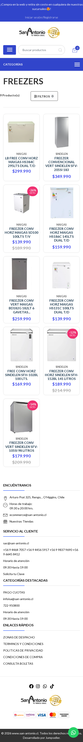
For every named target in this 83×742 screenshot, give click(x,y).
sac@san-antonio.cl (16, 543)
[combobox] (41, 50)
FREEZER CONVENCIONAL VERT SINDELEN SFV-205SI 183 (61, 164)
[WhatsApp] (45, 686)
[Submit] (60, 50)
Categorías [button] (13, 64)
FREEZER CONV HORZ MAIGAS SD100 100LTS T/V (21, 232)
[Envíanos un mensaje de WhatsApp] (73, 732)
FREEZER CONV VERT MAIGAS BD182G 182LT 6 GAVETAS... (21, 306)
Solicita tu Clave (13, 574)
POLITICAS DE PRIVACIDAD (23, 650)
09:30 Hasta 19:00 (15, 567)
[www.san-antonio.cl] (40, 33)
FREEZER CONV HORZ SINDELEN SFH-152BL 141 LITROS (61, 375)
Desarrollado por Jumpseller (41, 737)
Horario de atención (16, 561)
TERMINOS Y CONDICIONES (23, 644)
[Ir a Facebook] (31, 686)
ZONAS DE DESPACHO (19, 637)
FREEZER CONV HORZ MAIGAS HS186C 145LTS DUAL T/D (61, 234)
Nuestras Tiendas (21, 521)
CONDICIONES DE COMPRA (23, 657)
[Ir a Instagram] (38, 686)
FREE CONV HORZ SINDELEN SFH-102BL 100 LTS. (21, 375)
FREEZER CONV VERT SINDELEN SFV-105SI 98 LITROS (21, 446)
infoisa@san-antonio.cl (18, 599)
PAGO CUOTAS (14, 592)
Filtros (45, 96)
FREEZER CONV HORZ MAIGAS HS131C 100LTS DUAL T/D (61, 306)
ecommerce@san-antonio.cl (28, 515)
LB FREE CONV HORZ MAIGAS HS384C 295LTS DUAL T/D (21, 162)
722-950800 (11, 605)
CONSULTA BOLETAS (18, 663)
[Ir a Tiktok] (52, 686)
